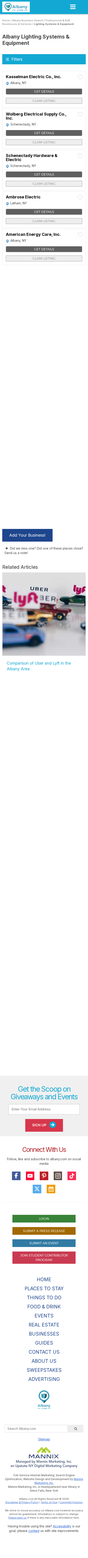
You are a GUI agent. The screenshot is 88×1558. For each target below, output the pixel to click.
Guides (44, 1343)
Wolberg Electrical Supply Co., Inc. (36, 116)
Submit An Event (44, 1243)
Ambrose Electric (23, 197)
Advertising (44, 1379)
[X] (37, 1189)
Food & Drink (44, 1307)
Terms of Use (49, 1502)
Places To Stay (44, 1288)
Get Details (44, 91)
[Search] (75, 1429)
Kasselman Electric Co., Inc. (33, 77)
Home (6, 20)
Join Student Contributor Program (44, 1257)
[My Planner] (51, 1189)
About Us (44, 1361)
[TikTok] (71, 1176)
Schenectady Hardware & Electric (32, 158)
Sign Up (39, 1125)
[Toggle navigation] (73, 6)
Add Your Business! (27, 535)
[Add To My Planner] (80, 76)
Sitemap (44, 1439)
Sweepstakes (44, 1370)
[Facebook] (16, 1176)
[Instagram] (58, 1176)
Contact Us (44, 1352)
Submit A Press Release (44, 1231)
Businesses (44, 1334)
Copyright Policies (71, 1502)
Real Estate (44, 1325)
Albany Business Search (27, 20)
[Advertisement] (44, 879)
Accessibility (62, 1526)
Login (44, 1218)
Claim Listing (44, 101)
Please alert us (17, 1517)
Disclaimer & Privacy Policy (22, 1502)
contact (33, 1531)
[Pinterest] (44, 1176)
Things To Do (44, 1297)
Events (44, 1316)
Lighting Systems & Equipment (54, 24)
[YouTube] (30, 1176)
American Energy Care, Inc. (33, 234)
